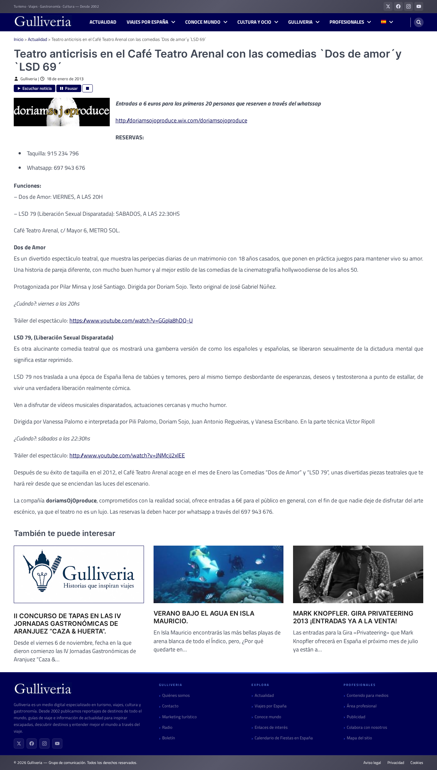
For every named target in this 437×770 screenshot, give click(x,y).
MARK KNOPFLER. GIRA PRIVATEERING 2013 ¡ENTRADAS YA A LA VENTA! (353, 617)
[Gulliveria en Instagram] (408, 6)
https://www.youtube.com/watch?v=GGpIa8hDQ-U (131, 320)
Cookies (416, 763)
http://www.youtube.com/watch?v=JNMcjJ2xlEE (127, 455)
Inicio (18, 39)
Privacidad (395, 763)
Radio (167, 727)
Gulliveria (300, 22)
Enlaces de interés (271, 727)
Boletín (168, 738)
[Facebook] (32, 743)
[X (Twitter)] (19, 743)
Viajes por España (147, 22)
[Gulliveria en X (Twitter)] (388, 6)
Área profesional (362, 706)
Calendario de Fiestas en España (284, 738)
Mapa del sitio (359, 738)
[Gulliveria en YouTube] (418, 6)
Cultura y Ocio (254, 22)
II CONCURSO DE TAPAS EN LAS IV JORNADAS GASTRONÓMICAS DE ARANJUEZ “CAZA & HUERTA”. (67, 623)
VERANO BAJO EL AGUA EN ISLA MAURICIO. (204, 617)
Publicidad (356, 717)
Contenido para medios (367, 695)
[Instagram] (44, 743)
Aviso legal (372, 763)
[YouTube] (57, 743)
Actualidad (103, 22)
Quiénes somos (176, 695)
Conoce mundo (202, 22)
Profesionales (347, 22)
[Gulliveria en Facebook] (398, 6)
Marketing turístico (179, 717)
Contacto (170, 706)
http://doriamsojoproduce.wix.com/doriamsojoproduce (181, 120)
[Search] (419, 22)
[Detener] (87, 88)
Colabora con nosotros (367, 727)
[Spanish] (386, 22)
